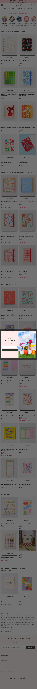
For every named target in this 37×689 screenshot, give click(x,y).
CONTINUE (10, 350)
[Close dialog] (35, 332)
